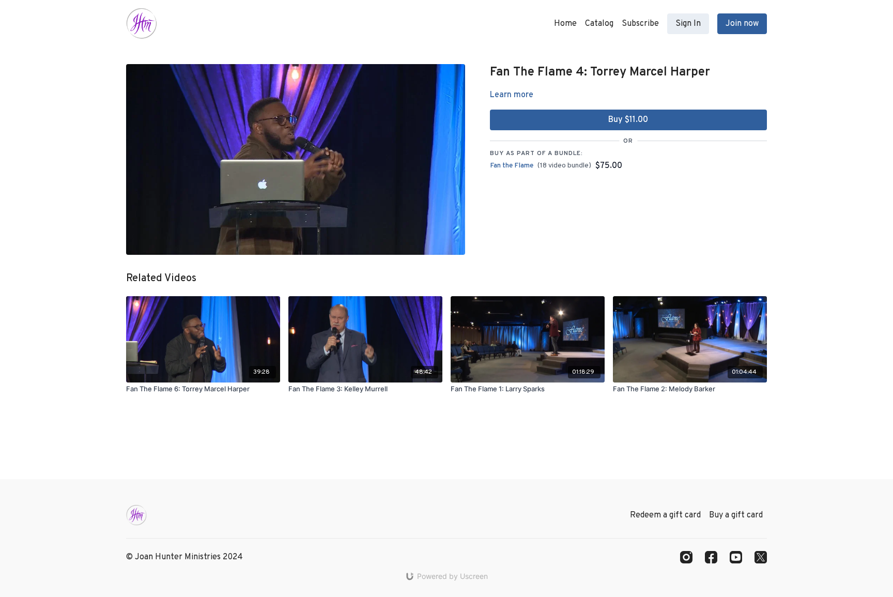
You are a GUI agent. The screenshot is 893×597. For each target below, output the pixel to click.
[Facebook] (711, 557)
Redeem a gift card (665, 515)
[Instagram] (686, 557)
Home (565, 24)
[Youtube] (736, 557)
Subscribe (640, 24)
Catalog (599, 24)
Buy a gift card (736, 515)
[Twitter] (761, 557)
